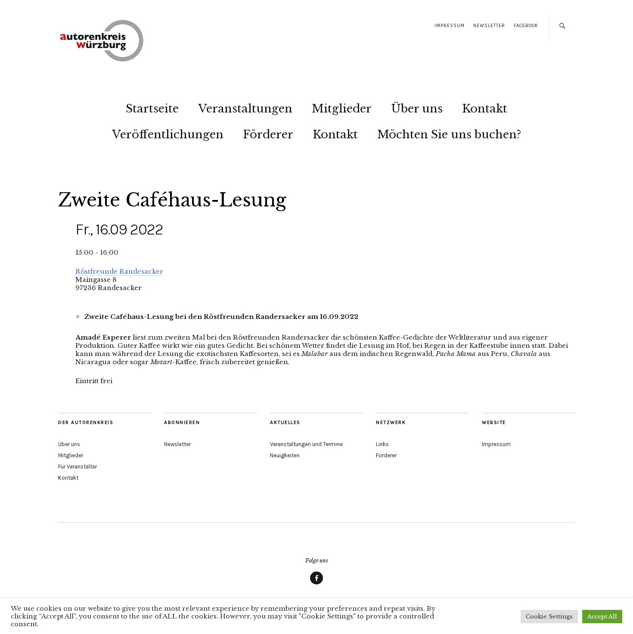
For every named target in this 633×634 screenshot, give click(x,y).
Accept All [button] (602, 616)
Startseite (152, 109)
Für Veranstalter (77, 466)
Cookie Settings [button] (549, 616)
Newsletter (489, 25)
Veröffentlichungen (167, 134)
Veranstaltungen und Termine (306, 444)
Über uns (417, 109)
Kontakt (484, 109)
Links (382, 444)
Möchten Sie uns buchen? (449, 134)
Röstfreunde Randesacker (119, 271)
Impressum (449, 25)
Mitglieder (342, 109)
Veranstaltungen (245, 109)
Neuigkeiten (285, 455)
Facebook (526, 25)
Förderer (268, 134)
